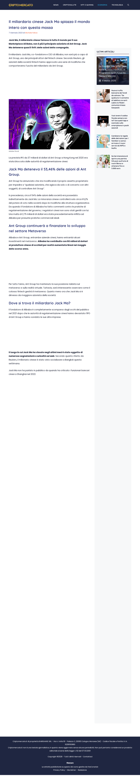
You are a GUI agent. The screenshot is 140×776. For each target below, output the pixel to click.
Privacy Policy (59, 770)
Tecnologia (117, 5)
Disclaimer (71, 770)
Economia (102, 5)
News (56, 5)
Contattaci (87, 756)
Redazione (82, 770)
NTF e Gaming (87, 5)
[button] (128, 5)
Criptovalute (69, 5)
